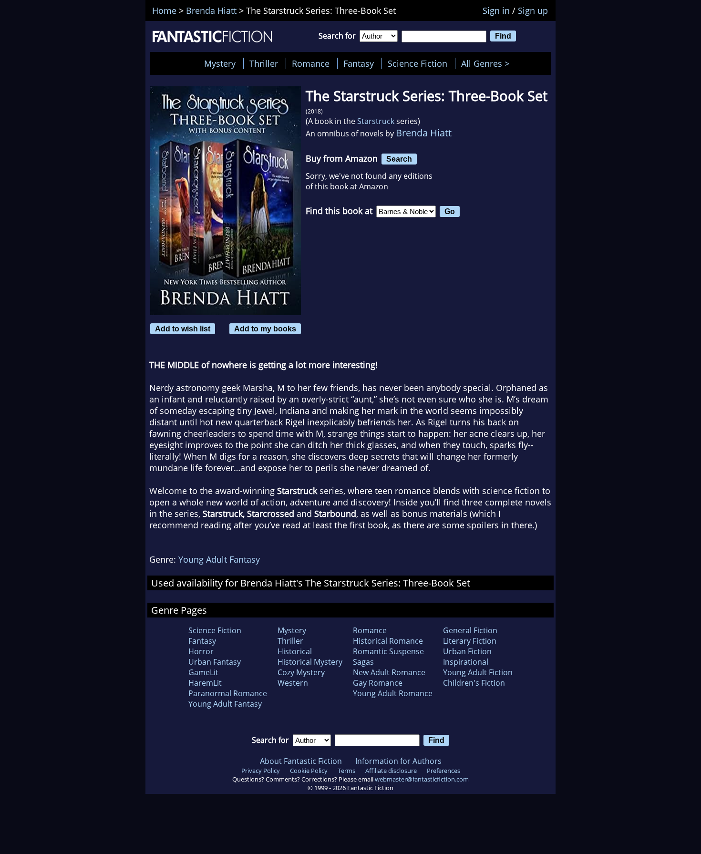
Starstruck (375, 121)
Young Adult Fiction (478, 672)
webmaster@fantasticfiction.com (422, 779)
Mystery (220, 63)
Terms (346, 770)
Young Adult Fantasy (219, 559)
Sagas (363, 662)
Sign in (496, 10)
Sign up (533, 10)
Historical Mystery (310, 662)
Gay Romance (377, 683)
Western (293, 683)
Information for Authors (398, 761)
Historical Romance (388, 641)
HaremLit (205, 683)
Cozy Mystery (301, 672)
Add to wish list (182, 328)
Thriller (263, 63)
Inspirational (465, 662)
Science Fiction (417, 63)
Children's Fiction (474, 683)
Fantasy (358, 63)
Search (399, 158)
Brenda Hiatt (424, 132)
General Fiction (470, 630)
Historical (295, 651)
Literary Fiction (469, 641)
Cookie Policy (309, 770)
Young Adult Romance (393, 693)
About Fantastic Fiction (301, 761)
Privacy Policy (260, 770)
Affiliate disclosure (391, 770)
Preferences (443, 770)
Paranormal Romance (227, 693)
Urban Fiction (467, 651)
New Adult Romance (389, 672)
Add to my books (265, 328)
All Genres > (487, 63)
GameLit (203, 672)
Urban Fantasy (214, 662)
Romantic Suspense (388, 651)
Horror (201, 651)
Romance (311, 63)
